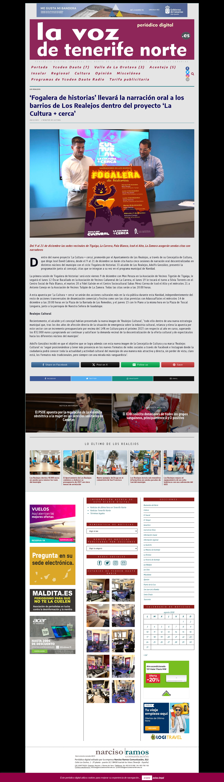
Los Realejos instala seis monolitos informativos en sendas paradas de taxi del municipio (145, 480)
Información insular (150, 535)
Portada (39, 67)
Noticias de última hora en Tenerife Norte (108, 507)
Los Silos (146, 569)
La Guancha (147, 545)
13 (168, 632)
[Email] (187, 79)
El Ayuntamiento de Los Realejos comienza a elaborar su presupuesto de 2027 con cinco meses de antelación (77, 481)
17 (147, 637)
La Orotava (147, 555)
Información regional (151, 540)
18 (154, 637)
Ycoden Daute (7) (71, 67)
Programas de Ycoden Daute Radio (68, 79)
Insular (38, 73)
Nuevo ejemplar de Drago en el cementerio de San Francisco (110, 478)
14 (176, 632)
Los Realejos (35, 89)
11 (154, 632)
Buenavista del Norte (151, 505)
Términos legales (97, 513)
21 (176, 637)
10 (147, 632)
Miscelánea (129, 73)
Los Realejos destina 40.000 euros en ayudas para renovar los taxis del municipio (44, 480)
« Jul (145, 655)
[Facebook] (187, 68)
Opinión (103, 73)
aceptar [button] (147, 778)
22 (183, 637)
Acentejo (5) (162, 67)
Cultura (82, 73)
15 (183, 632)
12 (161, 632)
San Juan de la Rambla (151, 589)
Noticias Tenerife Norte (100, 510)
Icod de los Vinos (149, 530)
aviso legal (158, 777)
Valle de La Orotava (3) (119, 67)
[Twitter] (187, 72)
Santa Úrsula (148, 594)
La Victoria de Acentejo (152, 559)
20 (168, 637)
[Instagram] (187, 76)
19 (161, 637)
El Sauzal (147, 515)
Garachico (147, 525)
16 (190, 632)
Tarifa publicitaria (129, 79)
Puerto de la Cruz (150, 584)
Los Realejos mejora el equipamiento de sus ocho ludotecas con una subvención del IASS (178, 481)
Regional (60, 73)
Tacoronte (147, 599)
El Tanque (147, 520)
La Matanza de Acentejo (152, 549)
